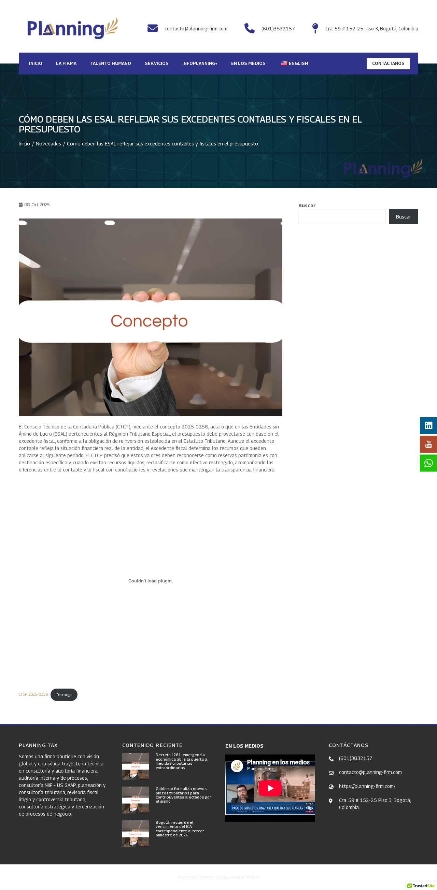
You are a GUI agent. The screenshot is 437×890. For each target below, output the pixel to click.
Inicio (35, 63)
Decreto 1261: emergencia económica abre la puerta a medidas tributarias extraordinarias (181, 761)
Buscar (306, 205)
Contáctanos (388, 63)
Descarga (64, 694)
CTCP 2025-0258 (33, 694)
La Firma (66, 63)
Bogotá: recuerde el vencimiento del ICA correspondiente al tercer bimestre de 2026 (180, 828)
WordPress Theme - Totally (203, 877)
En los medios (248, 63)
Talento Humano (110, 63)
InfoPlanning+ (199, 63)
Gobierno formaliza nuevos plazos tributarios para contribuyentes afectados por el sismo (183, 795)
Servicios (157, 63)
